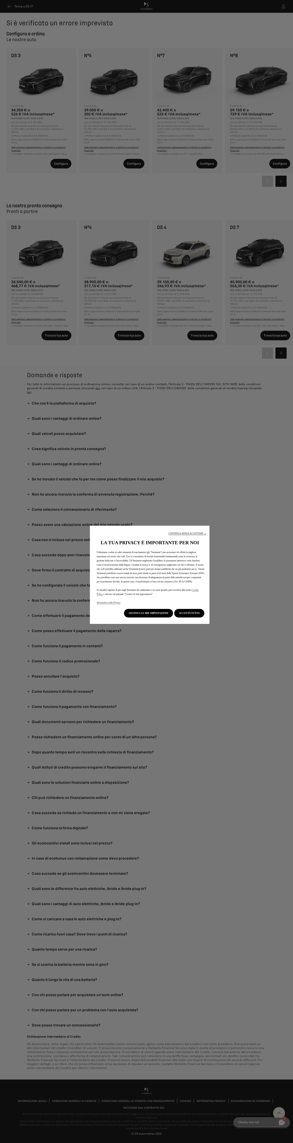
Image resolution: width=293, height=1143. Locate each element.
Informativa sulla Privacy (108, 602)
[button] (187, 533)
